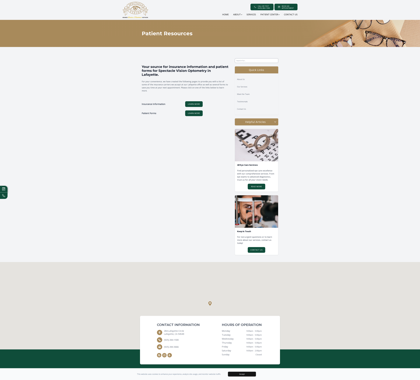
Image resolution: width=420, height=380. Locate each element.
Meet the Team (243, 94)
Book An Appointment (288, 7)
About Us (241, 79)
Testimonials (242, 101)
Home (225, 14)
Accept (242, 374)
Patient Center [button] (269, 14)
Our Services (242, 87)
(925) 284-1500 (171, 339)
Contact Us (291, 14)
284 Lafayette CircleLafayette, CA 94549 (174, 332)
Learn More (194, 104)
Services (251, 14)
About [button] (237, 14)
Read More (256, 186)
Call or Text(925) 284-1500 (264, 7)
